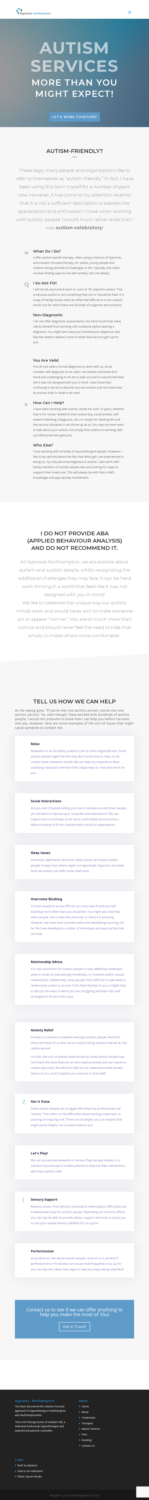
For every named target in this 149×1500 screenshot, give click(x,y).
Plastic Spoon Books (29, 1476)
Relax (35, 744)
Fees (84, 1434)
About (85, 1412)
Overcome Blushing (46, 899)
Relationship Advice (47, 962)
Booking (86, 1440)
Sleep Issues (40, 853)
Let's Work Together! (74, 117)
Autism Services (91, 1428)
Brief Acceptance (27, 1465)
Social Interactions (46, 801)
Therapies (87, 1423)
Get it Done (40, 1101)
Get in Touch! (74, 1326)
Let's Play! (39, 1153)
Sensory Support (44, 1199)
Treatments (88, 1417)
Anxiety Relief (42, 1030)
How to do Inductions (30, 1471)
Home (85, 1406)
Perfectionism (42, 1251)
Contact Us (88, 1445)
